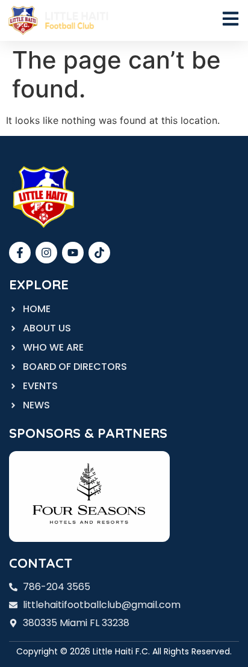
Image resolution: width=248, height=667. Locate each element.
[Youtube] (73, 252)
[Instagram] (46, 252)
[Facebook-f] (20, 252)
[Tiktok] (99, 252)
